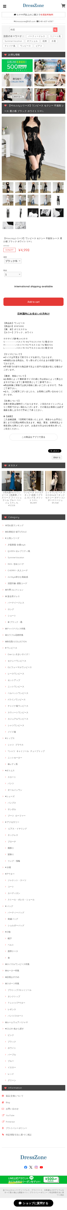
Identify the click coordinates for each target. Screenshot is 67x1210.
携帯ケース (13, 951)
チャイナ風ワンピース (18, 706)
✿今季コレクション (14, 589)
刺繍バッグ (13, 919)
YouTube (10, 1115)
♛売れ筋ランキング (14, 525)
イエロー (12, 1067)
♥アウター (10, 874)
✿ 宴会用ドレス (12, 596)
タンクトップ (14, 996)
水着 (54, 41)
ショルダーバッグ (16, 925)
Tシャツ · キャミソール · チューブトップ (26, 751)
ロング (11, 609)
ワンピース (25, 46)
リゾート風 (55, 36)
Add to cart (33, 301)
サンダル (12, 809)
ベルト (11, 944)
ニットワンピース (16, 686)
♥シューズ (10, 796)
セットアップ (14, 680)
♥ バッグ (9, 906)
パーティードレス (36, 36)
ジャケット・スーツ (17, 880)
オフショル (32, 41)
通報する (56, 457)
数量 (5, 270)
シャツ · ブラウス (16, 744)
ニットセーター (15, 757)
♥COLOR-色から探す (14, 1028)
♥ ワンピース (11, 648)
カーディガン (14, 893)
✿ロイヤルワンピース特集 (17, 964)
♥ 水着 (8, 867)
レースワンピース (16, 673)
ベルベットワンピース (18, 693)
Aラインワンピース (17, 699)
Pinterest (10, 1121)
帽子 (10, 938)
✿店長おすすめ (12, 977)
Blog (8, 1102)
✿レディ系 (13, 764)
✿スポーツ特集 (12, 983)
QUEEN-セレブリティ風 (19, 551)
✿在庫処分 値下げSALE (16, 531)
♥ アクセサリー (12, 822)
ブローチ (12, 841)
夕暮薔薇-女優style (16, 544)
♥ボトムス (10, 770)
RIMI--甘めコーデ (16, 564)
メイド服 (12, 731)
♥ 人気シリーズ (12, 538)
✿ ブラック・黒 (15, 622)
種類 (5, 257)
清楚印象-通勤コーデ (17, 583)
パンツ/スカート (15, 1015)
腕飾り (11, 848)
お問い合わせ (12, 1108)
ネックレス (13, 835)
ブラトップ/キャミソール (19, 990)
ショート (12, 615)
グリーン (12, 1080)
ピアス (39, 46)
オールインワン (15, 790)
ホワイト (12, 1048)
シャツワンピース (16, 725)
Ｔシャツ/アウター (16, 1002)
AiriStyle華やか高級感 (18, 577)
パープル (12, 1054)
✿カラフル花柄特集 (14, 635)
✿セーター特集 (12, 970)
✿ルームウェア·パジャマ (16, 1022)
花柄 (44, 41)
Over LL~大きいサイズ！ (19, 654)
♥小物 (7, 932)
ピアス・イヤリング (17, 828)
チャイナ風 (10, 46)
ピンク (11, 1035)
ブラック (12, 1041)
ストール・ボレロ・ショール (21, 899)
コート (11, 886)
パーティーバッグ (16, 912)
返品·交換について (14, 1096)
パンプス (12, 802)
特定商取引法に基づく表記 (19, 1134)
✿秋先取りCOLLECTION (16, 641)
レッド (11, 1074)
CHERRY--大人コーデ (18, 570)
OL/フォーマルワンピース (20, 667)
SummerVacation (13, 41)
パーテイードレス (16, 602)
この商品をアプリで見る (33, 437)
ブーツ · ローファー (17, 815)
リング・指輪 (14, 861)
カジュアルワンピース (18, 719)
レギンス (12, 1009)
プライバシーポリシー (16, 1128)
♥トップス (10, 738)
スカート (12, 777)
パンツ (11, 783)
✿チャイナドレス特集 (15, 628)
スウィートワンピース (18, 712)
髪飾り (11, 854)
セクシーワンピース (17, 661)
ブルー (11, 1061)
